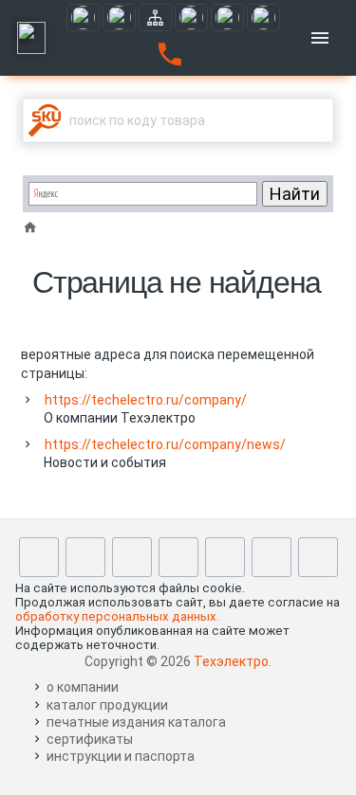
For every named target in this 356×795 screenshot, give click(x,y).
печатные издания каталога (136, 722)
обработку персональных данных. (117, 616)
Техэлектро (231, 661)
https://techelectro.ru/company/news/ (165, 444)
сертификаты (90, 739)
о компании (83, 687)
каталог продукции (107, 705)
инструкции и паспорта (121, 756)
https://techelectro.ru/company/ (146, 399)
